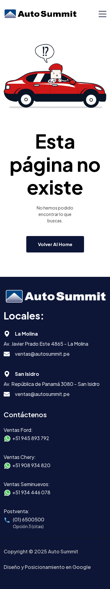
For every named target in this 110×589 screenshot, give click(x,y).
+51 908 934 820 (31, 465)
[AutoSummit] (40, 13)
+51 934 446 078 (31, 492)
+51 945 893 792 (30, 438)
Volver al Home (55, 244)
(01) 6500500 (28, 519)
